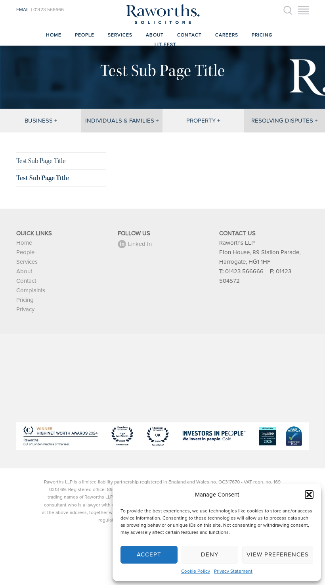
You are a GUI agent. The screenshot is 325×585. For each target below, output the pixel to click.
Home (53, 35)
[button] (309, 495)
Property (201, 120)
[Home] (162, 23)
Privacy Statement (233, 571)
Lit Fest (165, 44)
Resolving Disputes (282, 120)
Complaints (30, 290)
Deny (209, 554)
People (84, 35)
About (155, 35)
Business (39, 120)
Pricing (262, 35)
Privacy (25, 309)
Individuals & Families (119, 120)
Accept (149, 554)
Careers (226, 35)
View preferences (278, 554)
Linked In (140, 243)
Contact (189, 35)
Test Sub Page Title (41, 161)
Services (120, 35)
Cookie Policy (195, 571)
